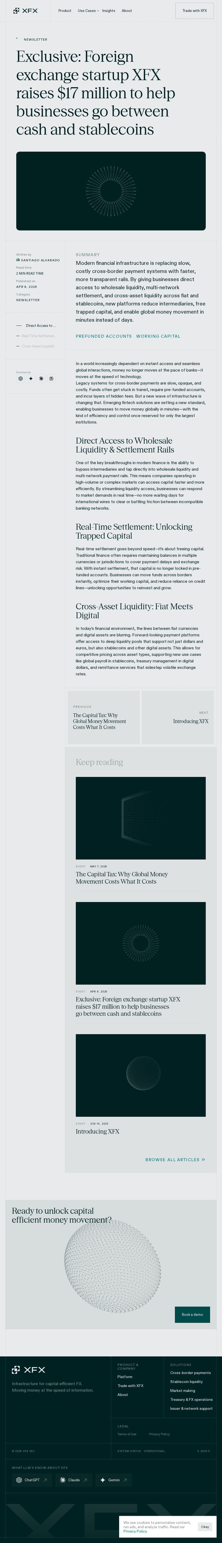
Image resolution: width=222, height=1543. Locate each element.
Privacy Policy (135, 1531)
